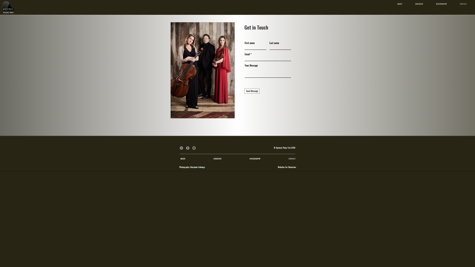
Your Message (251, 65)
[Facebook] (187, 148)
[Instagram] (181, 148)
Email (247, 54)
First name (250, 43)
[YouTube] (194, 148)
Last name (274, 43)
